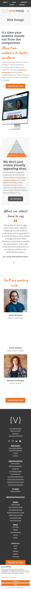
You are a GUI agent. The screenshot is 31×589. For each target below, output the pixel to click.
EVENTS (12, 5)
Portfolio (15, 456)
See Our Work (15, 199)
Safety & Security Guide (15, 515)
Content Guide (15, 504)
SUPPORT (22, 5)
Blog (15, 548)
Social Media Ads (15, 474)
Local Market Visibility (15, 471)
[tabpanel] (15, 239)
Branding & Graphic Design (15, 482)
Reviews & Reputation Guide (15, 512)
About (15, 525)
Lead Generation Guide (15, 507)
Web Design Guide (15, 520)
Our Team (16, 527)
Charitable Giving (15, 532)
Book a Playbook (15, 491)
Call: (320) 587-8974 (15, 429)
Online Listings (15, 463)
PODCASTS (24, 2)
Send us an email (15, 431)
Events (15, 546)
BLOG (14, 2)
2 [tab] (13, 262)
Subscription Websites (15, 448)
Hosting (15, 453)
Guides (15, 502)
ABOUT (5, 2)
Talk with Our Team (15, 86)
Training (14, 556)
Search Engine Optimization (15, 479)
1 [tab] (11, 262)
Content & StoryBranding (15, 485)
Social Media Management (15, 477)
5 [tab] (20, 262)
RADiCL (15, 538)
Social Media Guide (15, 518)
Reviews (15, 530)
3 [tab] (15, 262)
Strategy (15, 489)
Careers (15, 535)
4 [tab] (17, 262)
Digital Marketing (15, 461)
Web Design (15, 446)
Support (15, 554)
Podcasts (15, 551)
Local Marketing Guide (15, 510)
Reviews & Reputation (15, 466)
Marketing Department (15, 497)
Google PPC (15, 469)
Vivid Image (13, 11)
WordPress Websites (15, 450)
